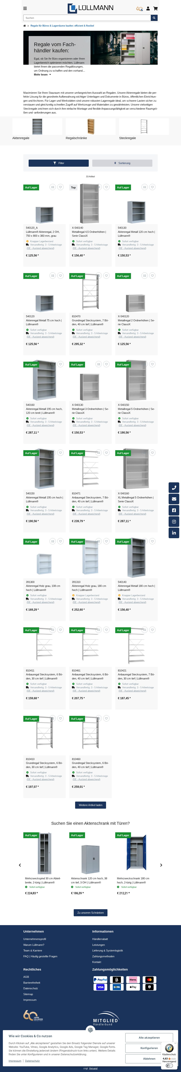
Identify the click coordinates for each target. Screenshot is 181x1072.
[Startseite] (24, 26)
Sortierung (124, 163)
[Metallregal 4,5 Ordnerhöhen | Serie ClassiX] (90, 203)
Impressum (15, 1060)
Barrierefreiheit (31, 982)
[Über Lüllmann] (139, 8)
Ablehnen (149, 1058)
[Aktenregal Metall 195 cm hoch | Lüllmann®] (44, 468)
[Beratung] (174, 487)
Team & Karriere (32, 950)
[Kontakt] (174, 499)
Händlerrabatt (100, 938)
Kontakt (96, 961)
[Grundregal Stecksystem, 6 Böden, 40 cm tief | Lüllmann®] (90, 734)
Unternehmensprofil (34, 938)
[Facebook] (174, 510)
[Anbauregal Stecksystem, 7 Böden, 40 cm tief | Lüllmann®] (90, 468)
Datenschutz (32, 1060)
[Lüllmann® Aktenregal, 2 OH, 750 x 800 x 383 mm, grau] (44, 203)
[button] (148, 8)
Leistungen (98, 944)
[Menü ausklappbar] (25, 8)
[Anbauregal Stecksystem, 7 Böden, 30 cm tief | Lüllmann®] (136, 645)
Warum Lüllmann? (33, 944)
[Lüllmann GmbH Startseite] (90, 8)
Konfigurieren (149, 1048)
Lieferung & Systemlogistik (107, 950)
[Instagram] (174, 521)
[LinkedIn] (174, 533)
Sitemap (28, 994)
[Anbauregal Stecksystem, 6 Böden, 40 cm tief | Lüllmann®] (90, 645)
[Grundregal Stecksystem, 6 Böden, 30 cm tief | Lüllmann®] (44, 734)
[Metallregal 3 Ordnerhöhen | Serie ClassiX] (90, 380)
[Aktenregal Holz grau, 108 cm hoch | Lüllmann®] (44, 557)
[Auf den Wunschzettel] (60, 187)
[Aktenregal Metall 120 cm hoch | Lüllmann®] (136, 203)
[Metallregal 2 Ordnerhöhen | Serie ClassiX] (136, 291)
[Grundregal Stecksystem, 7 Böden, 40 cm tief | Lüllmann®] (90, 291)
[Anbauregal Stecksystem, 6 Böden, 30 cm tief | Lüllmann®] (44, 645)
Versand (93, 1068)
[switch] (169, 1066)
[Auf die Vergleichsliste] (52, 187)
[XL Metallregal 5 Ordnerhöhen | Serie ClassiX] (136, 468)
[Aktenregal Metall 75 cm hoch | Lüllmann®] (44, 291)
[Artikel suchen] (154, 18)
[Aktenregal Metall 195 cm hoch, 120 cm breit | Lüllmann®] (44, 380)
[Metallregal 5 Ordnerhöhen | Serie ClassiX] (136, 380)
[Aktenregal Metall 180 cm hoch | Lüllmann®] (136, 557)
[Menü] (175, 1044)
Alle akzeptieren (149, 1037)
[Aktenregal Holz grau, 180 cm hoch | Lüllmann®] (90, 557)
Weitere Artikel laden (90, 805)
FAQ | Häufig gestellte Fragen (40, 956)
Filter (61, 163)
